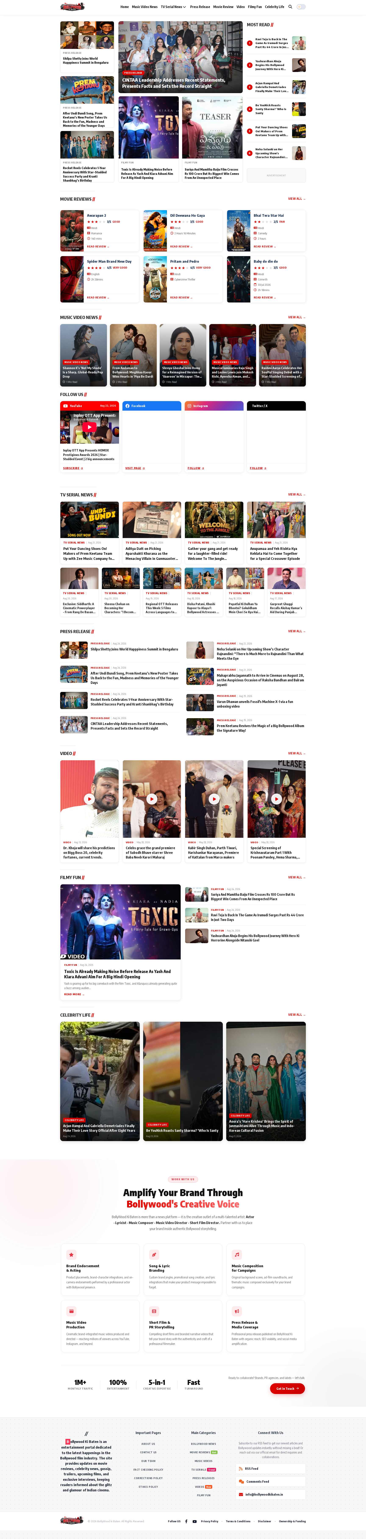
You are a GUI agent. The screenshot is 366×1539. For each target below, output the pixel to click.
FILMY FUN (204, 1495)
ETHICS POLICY (148, 1486)
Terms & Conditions (238, 1521)
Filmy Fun (255, 7)
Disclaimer (264, 1521)
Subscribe (71, 468)
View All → (297, 198)
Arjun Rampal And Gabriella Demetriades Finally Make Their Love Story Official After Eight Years (271, 90)
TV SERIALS (198, 1469)
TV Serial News (172, 7)
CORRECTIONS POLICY (148, 1478)
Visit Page (133, 468)
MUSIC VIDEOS (204, 1461)
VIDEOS (199, 1486)
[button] (301, 7)
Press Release (200, 7)
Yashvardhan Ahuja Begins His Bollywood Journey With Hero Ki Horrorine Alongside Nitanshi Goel (269, 68)
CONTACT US (148, 1452)
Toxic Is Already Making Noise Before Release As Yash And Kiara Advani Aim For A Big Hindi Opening (147, 173)
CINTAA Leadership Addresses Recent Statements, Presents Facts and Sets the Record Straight (173, 83)
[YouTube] (195, 1521)
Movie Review (223, 7)
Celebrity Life (274, 7)
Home (125, 7)
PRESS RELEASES (204, 1478)
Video (241, 7)
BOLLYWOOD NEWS (203, 1443)
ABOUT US (148, 1443)
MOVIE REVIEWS (200, 1452)
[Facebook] (186, 1521)
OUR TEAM (148, 1461)
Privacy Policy (209, 1521)
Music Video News (145, 7)
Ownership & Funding (292, 1521)
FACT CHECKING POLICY (148, 1469)
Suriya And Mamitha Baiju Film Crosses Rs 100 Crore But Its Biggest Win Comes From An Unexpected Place (212, 173)
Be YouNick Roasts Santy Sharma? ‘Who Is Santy (270, 109)
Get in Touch (285, 1388)
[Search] (290, 7)
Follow (194, 468)
